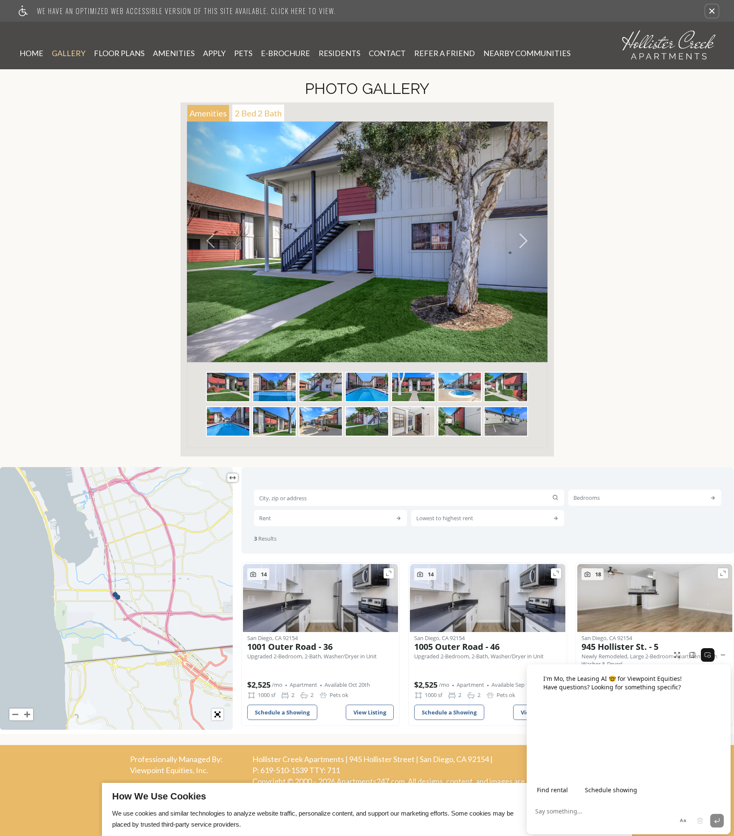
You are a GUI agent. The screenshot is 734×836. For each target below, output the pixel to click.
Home (31, 53)
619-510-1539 (300, 770)
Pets (243, 53)
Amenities (174, 53)
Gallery (68, 53)
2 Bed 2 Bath (258, 113)
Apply (214, 53)
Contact (387, 53)
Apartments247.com (370, 781)
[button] (712, 11)
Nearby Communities (526, 53)
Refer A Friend (444, 53)
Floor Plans (119, 53)
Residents (339, 53)
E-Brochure (285, 53)
